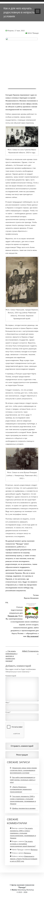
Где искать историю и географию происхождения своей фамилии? (23, 843)
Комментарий (11, 676)
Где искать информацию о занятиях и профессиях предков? (11, 656)
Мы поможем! (33, 636)
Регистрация (22, 755)
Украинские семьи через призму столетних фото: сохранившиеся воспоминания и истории (23, 770)
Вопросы (34, 850)
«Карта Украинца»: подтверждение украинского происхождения (21, 789)
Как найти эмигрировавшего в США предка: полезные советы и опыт (22, 779)
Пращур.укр (13, 616)
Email (8, 712)
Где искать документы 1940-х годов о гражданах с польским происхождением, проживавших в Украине (23, 833)
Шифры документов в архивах (24, 808)
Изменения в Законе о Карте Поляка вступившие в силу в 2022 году (23, 858)
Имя (7, 702)
